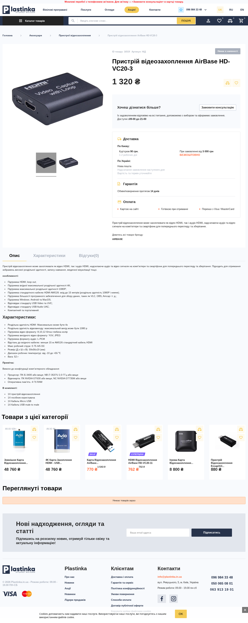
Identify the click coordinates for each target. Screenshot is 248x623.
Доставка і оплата (122, 576)
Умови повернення (122, 594)
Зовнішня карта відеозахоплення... (16, 461)
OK (181, 614)
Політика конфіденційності (128, 588)
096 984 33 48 (222, 577)
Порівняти (228, 83)
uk (220, 9)
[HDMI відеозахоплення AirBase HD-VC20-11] (144, 441)
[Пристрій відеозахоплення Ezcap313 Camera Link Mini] (227, 441)
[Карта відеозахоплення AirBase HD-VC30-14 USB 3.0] (103, 441)
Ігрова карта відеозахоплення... (181, 461)
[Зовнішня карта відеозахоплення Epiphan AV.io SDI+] (20, 441)
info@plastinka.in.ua (170, 576)
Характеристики (49, 255)
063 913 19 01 (222, 589)
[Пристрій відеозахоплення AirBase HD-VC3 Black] (46, 163)
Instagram (173, 599)
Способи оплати (121, 599)
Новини (69, 582)
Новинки (70, 594)
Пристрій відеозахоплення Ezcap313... (221, 462)
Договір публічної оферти (127, 605)
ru (231, 9)
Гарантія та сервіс (122, 582)
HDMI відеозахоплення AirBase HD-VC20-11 (142, 461)
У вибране (236, 83)
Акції (68, 588)
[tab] (14, 257)
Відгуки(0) (89, 255)
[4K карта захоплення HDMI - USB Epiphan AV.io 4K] (62, 441)
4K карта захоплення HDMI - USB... (59, 461)
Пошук (186, 20)
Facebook (162, 599)
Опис (14, 255)
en (242, 9)
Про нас (69, 576)
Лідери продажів (75, 599)
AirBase (117, 239)
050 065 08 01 (222, 583)
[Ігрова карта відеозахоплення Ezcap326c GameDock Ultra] (186, 441)
